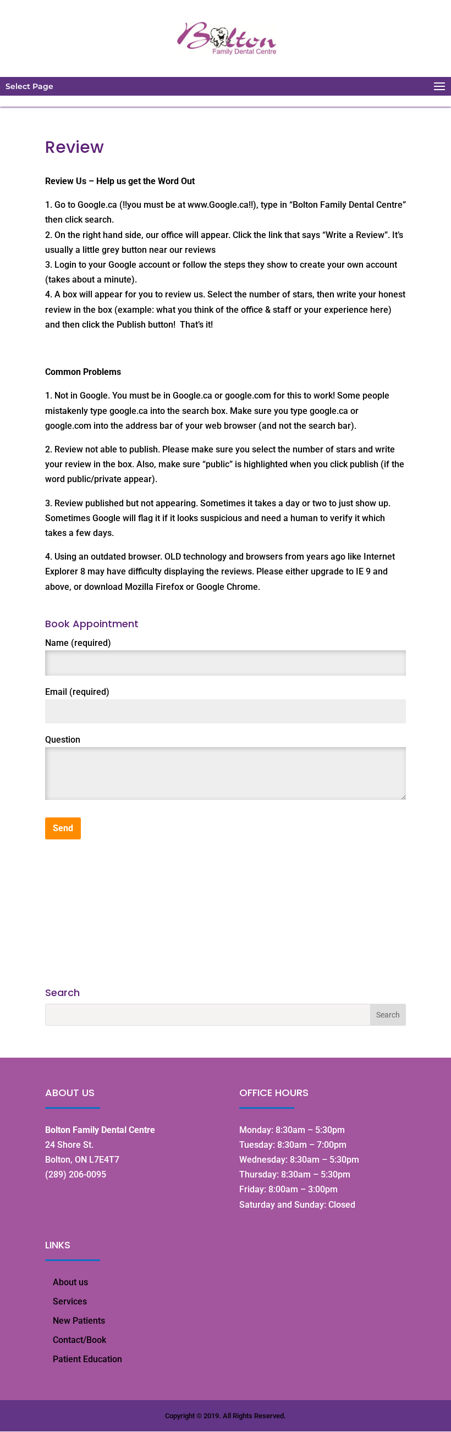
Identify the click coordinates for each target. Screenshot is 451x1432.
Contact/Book (79, 1340)
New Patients (79, 1320)
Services (70, 1301)
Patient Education (87, 1359)
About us (70, 1282)
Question (62, 739)
